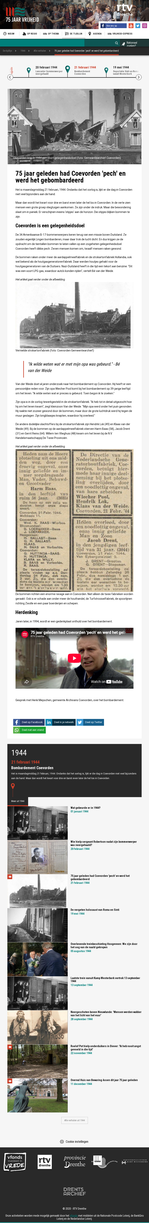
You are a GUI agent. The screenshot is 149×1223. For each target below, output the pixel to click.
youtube (131, 26)
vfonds (74, 1215)
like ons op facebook (111, 27)
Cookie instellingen (77, 1141)
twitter (138, 26)
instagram (145, 26)
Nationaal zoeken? (132, 44)
